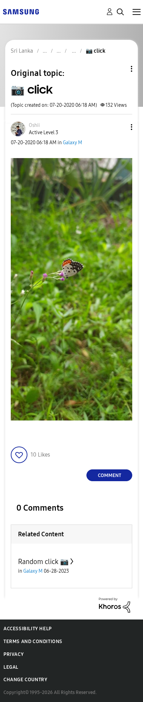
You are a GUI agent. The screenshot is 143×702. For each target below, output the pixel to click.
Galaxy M (72, 143)
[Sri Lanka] (21, 11)
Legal (10, 667)
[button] (120, 127)
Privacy (13, 654)
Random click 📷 (43, 561)
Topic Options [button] (119, 68)
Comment (109, 475)
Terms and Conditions (32, 641)
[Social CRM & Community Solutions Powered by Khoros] (114, 604)
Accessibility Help (27, 629)
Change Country (25, 680)
